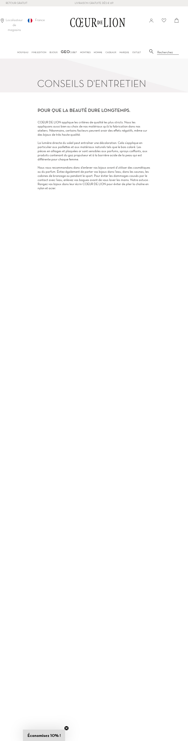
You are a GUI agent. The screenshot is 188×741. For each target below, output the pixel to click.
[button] (44, 735)
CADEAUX (110, 52)
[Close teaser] (66, 728)
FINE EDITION (39, 52)
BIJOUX (54, 52)
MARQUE (124, 52)
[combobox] (168, 52)
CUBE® (69, 52)
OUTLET (136, 52)
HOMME (98, 52)
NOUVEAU (22, 52)
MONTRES (85, 52)
